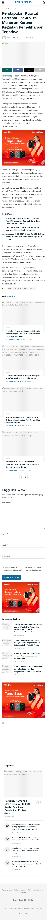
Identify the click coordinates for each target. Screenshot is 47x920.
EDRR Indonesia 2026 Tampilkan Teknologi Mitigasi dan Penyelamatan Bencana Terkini (28, 669)
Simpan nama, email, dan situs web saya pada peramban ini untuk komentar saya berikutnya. (22, 568)
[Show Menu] (3, 2)
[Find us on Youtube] (26, 913)
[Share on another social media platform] (40, 70)
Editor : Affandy (14, 426)
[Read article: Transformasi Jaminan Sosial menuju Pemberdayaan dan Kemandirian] (7, 655)
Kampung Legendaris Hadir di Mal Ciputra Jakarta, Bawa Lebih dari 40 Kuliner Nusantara (26, 863)
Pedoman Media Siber (35, 890)
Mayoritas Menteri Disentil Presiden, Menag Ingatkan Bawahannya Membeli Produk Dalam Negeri (26, 826)
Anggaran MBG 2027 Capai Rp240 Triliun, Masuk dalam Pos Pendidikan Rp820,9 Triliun (25, 236)
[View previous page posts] (21, 477)
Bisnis (17, 9)
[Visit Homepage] (23, 2)
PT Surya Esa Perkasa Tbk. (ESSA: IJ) (21, 289)
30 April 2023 (28, 38)
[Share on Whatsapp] (7, 70)
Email (5, 545)
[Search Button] (44, 2)
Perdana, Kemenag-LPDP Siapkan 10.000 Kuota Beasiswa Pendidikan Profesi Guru (17, 807)
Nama (5, 534)
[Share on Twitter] (29, 70)
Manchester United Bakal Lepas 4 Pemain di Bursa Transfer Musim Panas (25, 850)
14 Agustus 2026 (26, 470)
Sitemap (23, 893)
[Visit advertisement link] (23, 148)
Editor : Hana (15, 38)
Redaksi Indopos (19, 890)
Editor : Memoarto (15, 381)
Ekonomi (10, 9)
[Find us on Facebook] (19, 913)
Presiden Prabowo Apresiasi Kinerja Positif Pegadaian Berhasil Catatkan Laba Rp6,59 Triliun (23, 221)
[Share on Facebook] (18, 70)
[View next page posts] (26, 477)
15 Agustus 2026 (27, 340)
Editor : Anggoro (14, 340)
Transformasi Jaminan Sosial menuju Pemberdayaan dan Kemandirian (27, 655)
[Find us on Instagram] (22, 913)
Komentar (6, 502)
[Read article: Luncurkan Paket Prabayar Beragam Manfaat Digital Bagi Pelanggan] (23, 360)
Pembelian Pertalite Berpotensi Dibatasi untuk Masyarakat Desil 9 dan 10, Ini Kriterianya (22, 464)
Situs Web (6, 556)
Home (4, 9)
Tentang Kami (7, 890)
